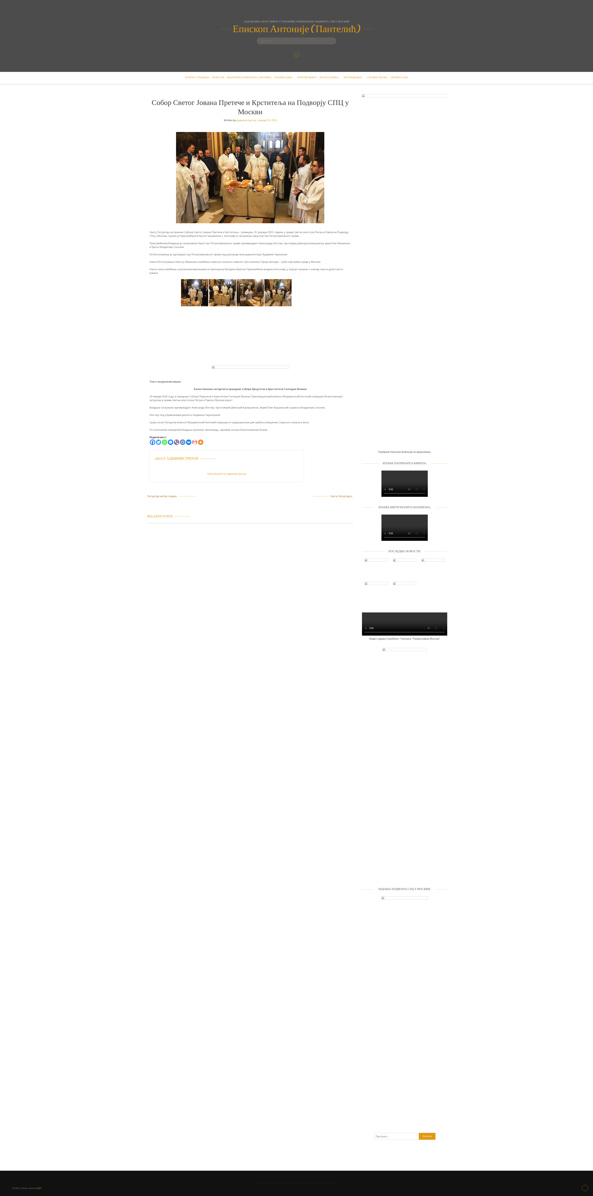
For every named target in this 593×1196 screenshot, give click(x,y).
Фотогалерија (329, 77)
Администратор (246, 120)
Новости (218, 77)
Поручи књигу (307, 77)
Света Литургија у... (341, 496)
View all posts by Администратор (226, 473)
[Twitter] (158, 442)
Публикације (283, 77)
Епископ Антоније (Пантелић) (296, 29)
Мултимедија (353, 77)
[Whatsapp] (164, 442)
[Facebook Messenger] (170, 442)
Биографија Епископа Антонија (249, 77)
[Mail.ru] (182, 442)
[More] (200, 442)
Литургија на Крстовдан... (162, 496)
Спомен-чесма (377, 77)
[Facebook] (152, 442)
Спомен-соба (399, 77)
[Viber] (176, 442)
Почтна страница (197, 77)
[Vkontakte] (188, 442)
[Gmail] (194, 442)
